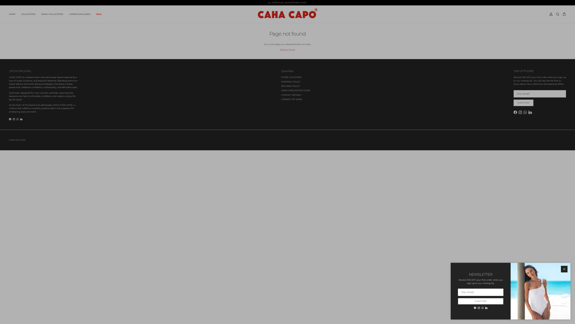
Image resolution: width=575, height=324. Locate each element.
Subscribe (481, 301)
